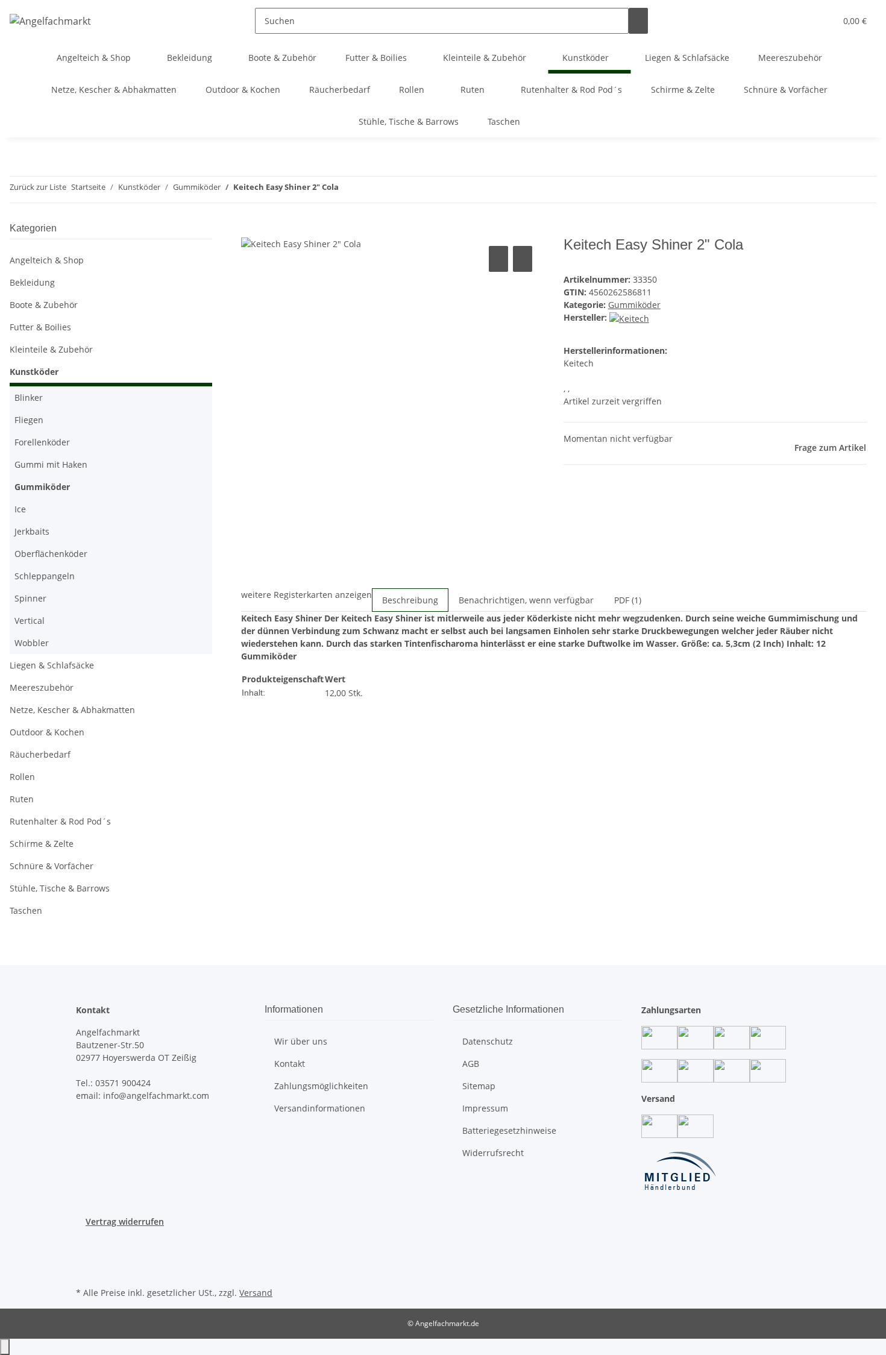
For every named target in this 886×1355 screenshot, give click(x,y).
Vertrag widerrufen (125, 1221)
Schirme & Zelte (42, 843)
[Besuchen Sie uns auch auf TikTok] (85, 1270)
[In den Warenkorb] (250, 229)
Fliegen (28, 420)
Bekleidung (32, 282)
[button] (802, 21)
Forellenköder (42, 442)
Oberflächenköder (50, 553)
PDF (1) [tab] (627, 600)
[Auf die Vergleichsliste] (498, 259)
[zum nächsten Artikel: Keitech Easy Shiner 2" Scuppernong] (370, 190)
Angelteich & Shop (47, 260)
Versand (255, 1292)
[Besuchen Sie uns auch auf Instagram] (85, 1256)
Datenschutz (487, 1041)
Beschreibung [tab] (410, 600)
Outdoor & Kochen (47, 732)
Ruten (22, 799)
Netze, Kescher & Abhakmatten (72, 709)
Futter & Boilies (40, 327)
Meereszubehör (42, 687)
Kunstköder (34, 371)
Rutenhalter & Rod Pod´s (60, 821)
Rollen (22, 776)
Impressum (485, 1108)
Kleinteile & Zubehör (51, 349)
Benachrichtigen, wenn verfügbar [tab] (526, 600)
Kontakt (289, 1063)
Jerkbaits (31, 531)
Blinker (28, 397)
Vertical (29, 620)
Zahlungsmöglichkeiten (321, 1086)
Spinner (30, 598)
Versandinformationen (319, 1108)
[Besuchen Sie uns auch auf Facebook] (85, 1241)
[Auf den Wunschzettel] (522, 259)
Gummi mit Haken (50, 464)
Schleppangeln (44, 576)
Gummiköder (634, 304)
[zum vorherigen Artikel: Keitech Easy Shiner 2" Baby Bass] (348, 190)
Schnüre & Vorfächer (51, 866)
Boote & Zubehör (44, 304)
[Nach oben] (5, 1347)
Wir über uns (300, 1041)
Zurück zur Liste (38, 186)
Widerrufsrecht (493, 1153)
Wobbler (31, 643)
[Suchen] (638, 21)
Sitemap (478, 1086)
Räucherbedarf (40, 754)
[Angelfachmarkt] (50, 20)
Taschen (26, 910)
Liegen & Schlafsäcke (52, 665)
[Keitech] (629, 317)
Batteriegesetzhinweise (509, 1130)
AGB (470, 1063)
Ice (20, 509)
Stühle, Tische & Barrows (60, 888)
